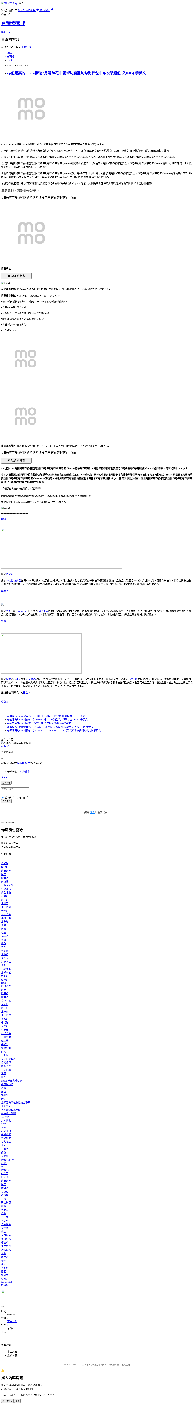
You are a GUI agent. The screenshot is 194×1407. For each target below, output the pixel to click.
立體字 (4, 1149)
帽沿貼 (4, 867)
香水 (3, 1264)
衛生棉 (4, 1242)
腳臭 (3, 874)
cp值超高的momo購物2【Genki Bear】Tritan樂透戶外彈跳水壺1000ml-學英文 (47, 719)
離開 (17, 1401)
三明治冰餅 (7, 885)
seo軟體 (5, 1117)
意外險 (4, 1055)
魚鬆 (3, 621)
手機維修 (6, 1239)
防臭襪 (4, 881)
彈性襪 (4, 1195)
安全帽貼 (6, 892)
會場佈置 (6, 1138)
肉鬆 (3, 929)
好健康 (4, 1030)
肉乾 (3, 943)
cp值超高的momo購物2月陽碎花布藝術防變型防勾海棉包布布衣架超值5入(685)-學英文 (76, 73)
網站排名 (6, 1120)
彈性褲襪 (6, 1202)
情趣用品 (6, 1224)
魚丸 (3, 947)
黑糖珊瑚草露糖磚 (11, 1110)
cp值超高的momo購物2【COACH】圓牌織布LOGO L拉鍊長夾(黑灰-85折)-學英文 (50, 727)
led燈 (4, 1163)
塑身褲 (4, 1279)
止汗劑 (4, 903)
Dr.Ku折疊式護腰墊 (11, 1080)
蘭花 (3, 1077)
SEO (3, 1123)
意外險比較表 (8, 1059)
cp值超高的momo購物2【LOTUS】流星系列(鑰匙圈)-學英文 (39, 723)
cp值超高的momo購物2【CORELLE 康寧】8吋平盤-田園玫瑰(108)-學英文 (46, 716)
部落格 (11, 56)
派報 (3, 1145)
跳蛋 (3, 1231)
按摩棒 (4, 1228)
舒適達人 (6, 1250)
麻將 (3, 1206)
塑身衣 (4, 590)
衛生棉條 (6, 1246)
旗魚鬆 (134, 679)
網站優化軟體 (8, 1113)
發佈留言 (6, 801)
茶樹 (3, 1260)
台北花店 (6, 1141)
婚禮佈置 (6, 1134)
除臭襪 (9, 574)
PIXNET (74, 1365)
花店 (3, 1127)
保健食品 (6, 1033)
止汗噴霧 (6, 907)
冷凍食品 (6, 961)
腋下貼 (4, 900)
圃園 (3, 1271)
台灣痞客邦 (13, 23)
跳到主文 (6, 32)
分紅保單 (6, 1062)
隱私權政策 (114, 1365)
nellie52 (5, 746)
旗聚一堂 (6, 918)
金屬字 (4, 1156)
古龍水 (4, 1268)
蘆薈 (3, 1253)
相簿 (9, 53)
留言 (27, 763)
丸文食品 (31, 679)
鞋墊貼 (4, 910)
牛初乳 (4, 1044)
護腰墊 (4, 1095)
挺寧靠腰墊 (7, 1084)
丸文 (18, 679)
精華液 (4, 1257)
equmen (22, 611)
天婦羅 (4, 950)
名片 (9, 60)
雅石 (3, 1073)
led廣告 (5, 1170)
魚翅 (3, 965)
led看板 (5, 1177)
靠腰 (3, 1088)
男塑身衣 (43, 611)
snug (3, 518)
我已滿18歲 (7, 1401)
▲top (4, 777)
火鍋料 (4, 954)
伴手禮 (4, 936)
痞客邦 (21, 763)
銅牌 (3, 1152)
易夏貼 (4, 896)
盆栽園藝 (6, 1070)
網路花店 (6, 1130)
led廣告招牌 (7, 1160)
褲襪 (3, 1199)
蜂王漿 (4, 1040)
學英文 (4, 701)
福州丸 (4, 958)
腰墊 (3, 1091)
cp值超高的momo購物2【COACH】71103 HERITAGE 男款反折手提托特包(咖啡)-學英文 (54, 730)
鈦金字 (4, 1173)
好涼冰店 (6, 889)
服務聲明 (126, 1365)
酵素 (3, 1051)
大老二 (4, 1210)
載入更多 (6, 783)
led (2, 1166)
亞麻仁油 (6, 1037)
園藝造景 (6, 1066)
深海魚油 (6, 1048)
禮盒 (25, 692)
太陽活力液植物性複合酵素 (15, 1102)
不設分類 (26, 47)
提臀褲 (4, 1285)
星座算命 (25, 771)
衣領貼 (4, 863)
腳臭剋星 (16, 580)
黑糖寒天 (6, 1106)
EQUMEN (6, 1281)
